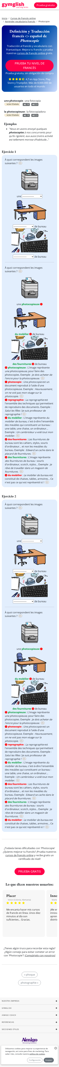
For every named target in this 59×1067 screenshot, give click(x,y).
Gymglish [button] (6, 1008)
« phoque (29, 974)
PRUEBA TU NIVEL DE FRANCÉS (29, 65)
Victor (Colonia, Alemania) (19, 899)
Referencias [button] (8, 1022)
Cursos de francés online (23, 18)
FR (28, 104)
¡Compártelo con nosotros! (40, 955)
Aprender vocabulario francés (20, 21)
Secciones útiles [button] (10, 1029)
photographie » (29, 982)
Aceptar (48, 1060)
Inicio (4, 18)
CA (36, 104)
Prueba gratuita (46, 5)
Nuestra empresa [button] (11, 1001)
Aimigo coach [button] (9, 1015)
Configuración (35, 1060)
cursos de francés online (31, 53)
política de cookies (37, 1054)
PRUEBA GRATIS (29, 871)
